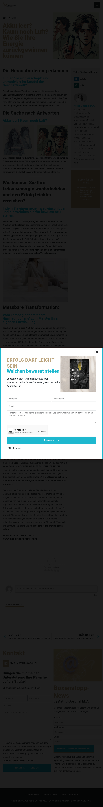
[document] (51, 403)
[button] (97, 352)
